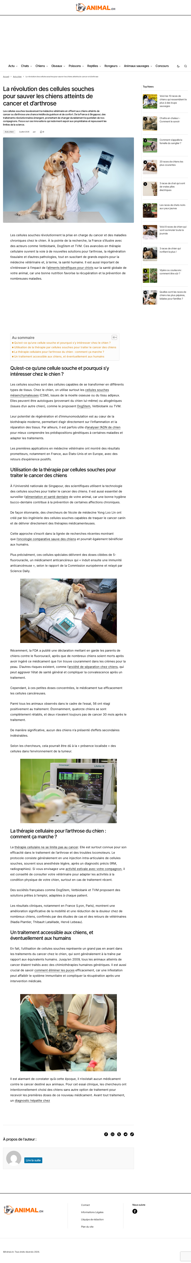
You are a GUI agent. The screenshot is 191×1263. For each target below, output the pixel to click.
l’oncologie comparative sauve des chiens (46, 539)
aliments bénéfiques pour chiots (70, 268)
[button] (178, 66)
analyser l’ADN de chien (103, 427)
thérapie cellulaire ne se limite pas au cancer (46, 847)
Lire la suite (33, 1160)
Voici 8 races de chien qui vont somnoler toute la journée (173, 230)
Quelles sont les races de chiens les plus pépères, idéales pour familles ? (173, 295)
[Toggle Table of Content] (112, 337)
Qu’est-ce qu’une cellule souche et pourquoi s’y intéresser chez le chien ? (62, 342)
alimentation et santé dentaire (46, 497)
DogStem (83, 406)
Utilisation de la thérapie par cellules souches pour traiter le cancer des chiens (65, 347)
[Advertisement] (95, 38)
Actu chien (17, 76)
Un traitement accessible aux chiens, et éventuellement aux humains (59, 356)
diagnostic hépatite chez (32, 1100)
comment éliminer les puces (54, 970)
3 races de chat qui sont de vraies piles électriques (172, 187)
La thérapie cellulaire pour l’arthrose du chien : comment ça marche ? (59, 351)
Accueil (6, 76)
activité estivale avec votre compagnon (94, 869)
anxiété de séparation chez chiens (93, 667)
